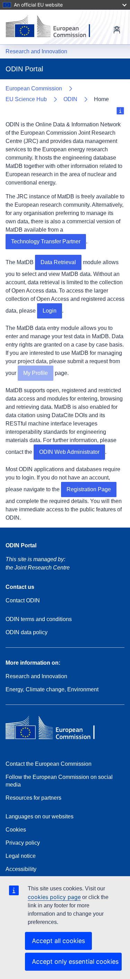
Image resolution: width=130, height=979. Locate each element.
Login (50, 311)
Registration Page (89, 489)
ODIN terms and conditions (39, 619)
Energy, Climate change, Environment (52, 689)
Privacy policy (23, 843)
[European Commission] (53, 27)
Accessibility (21, 869)
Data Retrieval (58, 262)
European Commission (34, 88)
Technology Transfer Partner (45, 241)
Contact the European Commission (49, 764)
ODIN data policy (26, 632)
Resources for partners (33, 798)
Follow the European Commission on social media (59, 781)
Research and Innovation (36, 51)
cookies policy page (54, 896)
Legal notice (21, 856)
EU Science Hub (26, 99)
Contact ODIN (23, 600)
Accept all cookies (58, 940)
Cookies (16, 830)
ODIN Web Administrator (69, 452)
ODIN (70, 99)
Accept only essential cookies (75, 961)
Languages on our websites (39, 816)
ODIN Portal (21, 545)
